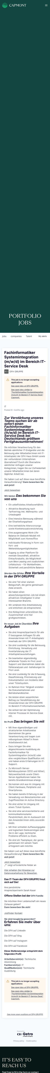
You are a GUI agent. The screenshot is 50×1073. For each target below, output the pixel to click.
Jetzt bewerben (12, 490)
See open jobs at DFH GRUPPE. (25, 386)
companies (16, 336)
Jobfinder (9, 913)
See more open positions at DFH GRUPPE (25, 1014)
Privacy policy (18, 1041)
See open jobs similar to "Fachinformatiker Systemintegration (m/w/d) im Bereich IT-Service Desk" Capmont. (27, 393)
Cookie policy (31, 1041)
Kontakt (18, 913)
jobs (4, 336)
